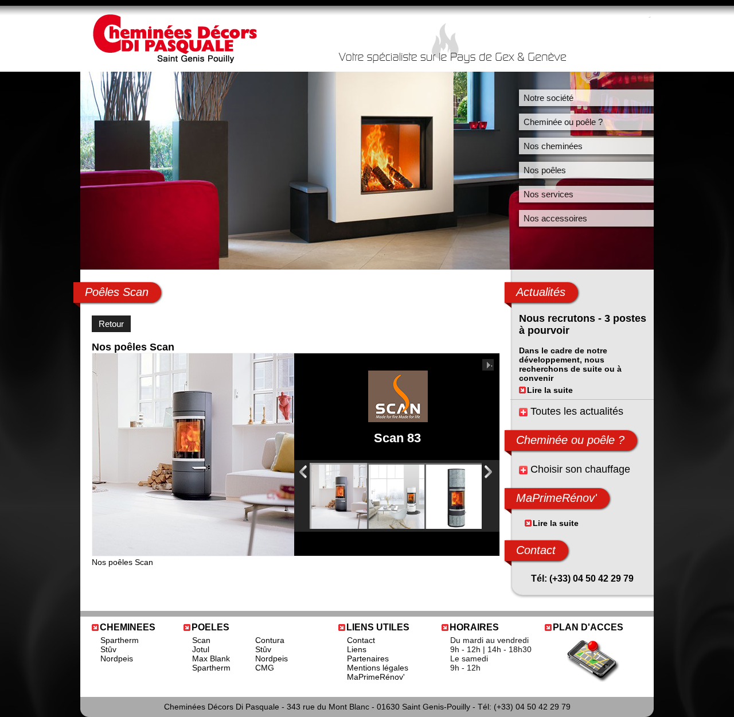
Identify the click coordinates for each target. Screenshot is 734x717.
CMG (264, 667)
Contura (269, 640)
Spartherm (119, 640)
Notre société (548, 98)
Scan (201, 640)
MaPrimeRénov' (376, 676)
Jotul (200, 649)
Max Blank (211, 658)
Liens (356, 649)
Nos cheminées (553, 146)
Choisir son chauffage (580, 469)
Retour (111, 324)
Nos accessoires (555, 218)
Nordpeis (116, 658)
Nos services (548, 194)
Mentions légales (377, 667)
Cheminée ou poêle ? (563, 122)
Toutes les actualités (576, 411)
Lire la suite (550, 390)
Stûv (108, 649)
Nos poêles (545, 170)
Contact (536, 550)
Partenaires (368, 658)
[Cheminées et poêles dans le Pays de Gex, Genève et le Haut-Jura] (174, 60)
